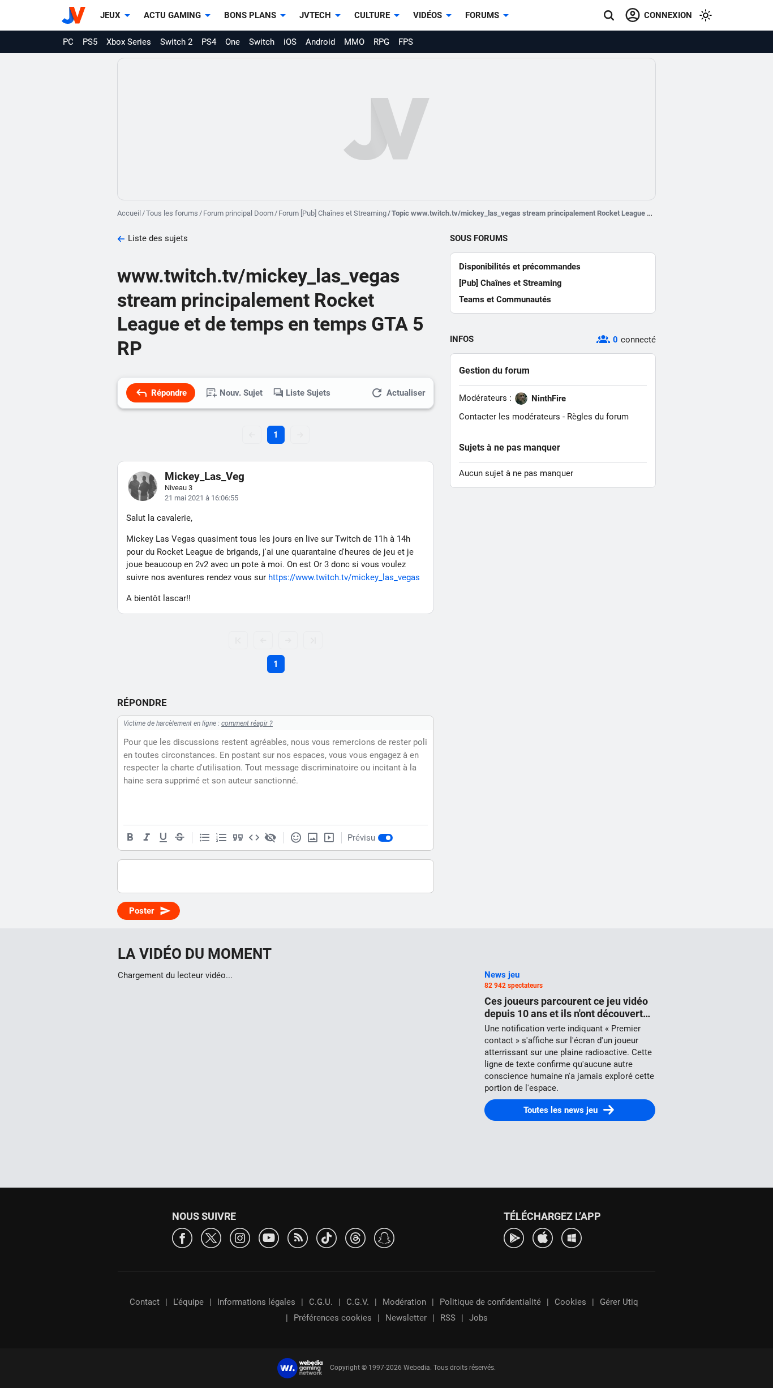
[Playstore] (514, 1237)
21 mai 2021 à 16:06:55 (201, 498)
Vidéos (427, 15)
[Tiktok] (326, 1237)
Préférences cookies (333, 1318)
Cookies (570, 1302)
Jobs (478, 1318)
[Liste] (205, 838)
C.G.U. (321, 1302)
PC (68, 42)
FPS (405, 42)
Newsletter (406, 1318)
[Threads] (355, 1237)
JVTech (315, 15)
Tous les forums (172, 213)
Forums (482, 15)
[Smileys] (296, 838)
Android (320, 42)
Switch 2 (176, 42)
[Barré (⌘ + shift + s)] (179, 838)
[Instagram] (240, 1237)
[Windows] (571, 1237)
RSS (448, 1318)
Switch (261, 42)
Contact (145, 1302)
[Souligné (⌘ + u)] (163, 838)
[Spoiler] (270, 838)
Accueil (129, 213)
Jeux (110, 15)
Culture (372, 15)
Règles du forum (598, 417)
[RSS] (297, 1237)
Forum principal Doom (238, 213)
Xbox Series (128, 42)
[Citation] (237, 838)
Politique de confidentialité (490, 1302)
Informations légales (256, 1302)
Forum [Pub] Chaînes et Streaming (332, 213)
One (232, 42)
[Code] (254, 838)
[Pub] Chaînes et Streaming (510, 283)
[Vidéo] (329, 838)
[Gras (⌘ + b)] (130, 838)
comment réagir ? (247, 723)
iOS (290, 42)
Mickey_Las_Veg (204, 476)
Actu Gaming (172, 15)
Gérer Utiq (619, 1302)
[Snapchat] (384, 1237)
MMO (354, 42)
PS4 (208, 42)
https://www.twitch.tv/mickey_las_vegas (344, 577)
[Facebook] (182, 1237)
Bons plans (250, 15)
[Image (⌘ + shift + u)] (312, 838)
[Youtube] (269, 1237)
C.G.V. (357, 1302)
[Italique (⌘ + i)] (146, 838)
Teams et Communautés (505, 299)
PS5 (90, 42)
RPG (381, 42)
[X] (211, 1237)
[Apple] (542, 1237)
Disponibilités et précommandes (520, 267)
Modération (404, 1302)
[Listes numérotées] (221, 838)
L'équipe (188, 1302)
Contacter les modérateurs (509, 417)
